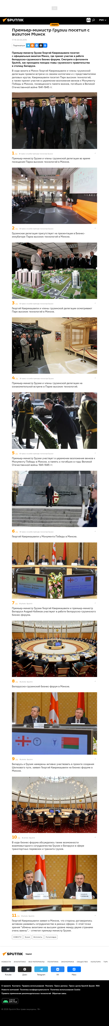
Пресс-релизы (61, 985)
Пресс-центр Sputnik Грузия (82, 985)
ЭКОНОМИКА (67, 961)
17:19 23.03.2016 (19, 40)
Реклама (49, 985)
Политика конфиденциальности (34, 989)
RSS (98, 985)
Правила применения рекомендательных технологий (26, 993)
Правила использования (33, 985)
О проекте (6, 985)
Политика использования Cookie (65, 989)
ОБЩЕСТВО (82, 961)
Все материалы (37, 961)
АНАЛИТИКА (20, 961)
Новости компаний (10, 989)
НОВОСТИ (17, 937)
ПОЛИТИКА (52, 961)
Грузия (27, 937)
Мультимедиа (51, 937)
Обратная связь (59, 993)
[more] (95, 153)
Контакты (16, 985)
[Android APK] (10, 1001)
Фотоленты (37, 937)
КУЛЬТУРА (96, 961)
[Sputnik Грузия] (13, 22)
